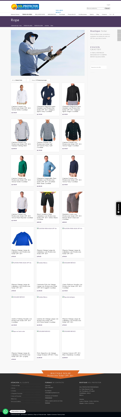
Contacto (104, 14)
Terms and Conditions (16, 401)
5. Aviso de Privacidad (16, 396)
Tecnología (62, 14)
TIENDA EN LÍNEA (28, 25)
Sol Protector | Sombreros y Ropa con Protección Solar (33, 414)
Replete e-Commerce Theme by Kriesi (56, 414)
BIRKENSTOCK (52, 14)
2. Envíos (13, 388)
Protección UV (72, 14)
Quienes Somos (15, 14)
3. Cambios (13, 390)
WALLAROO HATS (40, 14)
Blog (98, 14)
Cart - (110, 14)
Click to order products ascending (27, 80)
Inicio (20, 25)
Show (118, 208)
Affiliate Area (14, 399)
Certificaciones (83, 14)
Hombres (47, 25)
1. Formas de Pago (15, 385)
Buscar (107, 8)
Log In (108, 4)
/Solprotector (48, 398)
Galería (92, 14)
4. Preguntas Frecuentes (16, 393)
